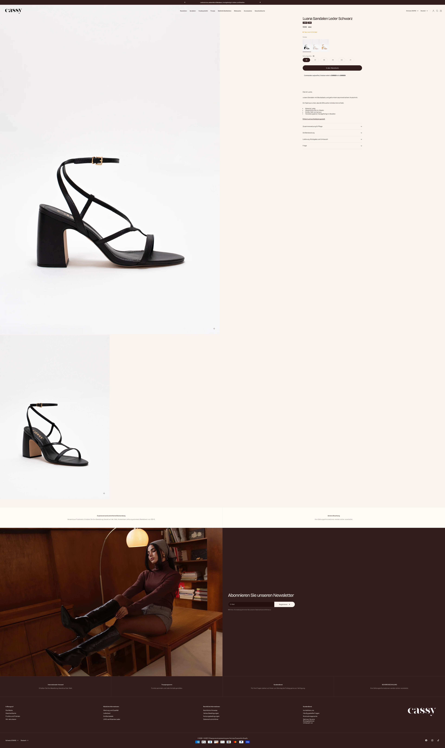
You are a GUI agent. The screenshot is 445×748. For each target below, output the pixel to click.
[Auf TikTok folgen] (438, 740)
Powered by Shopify (241, 738)
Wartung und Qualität (111, 710)
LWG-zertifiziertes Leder (111, 719)
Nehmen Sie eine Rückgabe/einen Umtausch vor (309, 721)
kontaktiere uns (308, 710)
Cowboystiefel (203, 11)
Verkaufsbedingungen (211, 713)
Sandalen (193, 11)
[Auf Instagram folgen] (432, 740)
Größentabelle (108, 716)
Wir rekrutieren (11, 719)
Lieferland (106, 713)
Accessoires (248, 11)
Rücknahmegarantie (310, 716)
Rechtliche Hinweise (210, 710)
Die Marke (9, 710)
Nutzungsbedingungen (211, 716)
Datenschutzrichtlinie (210, 719)
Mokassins (237, 11)
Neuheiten (183, 11)
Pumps (213, 11)
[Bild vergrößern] (214, 328)
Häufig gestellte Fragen (311, 713)
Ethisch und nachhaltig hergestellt (314, 119)
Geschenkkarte (260, 11)
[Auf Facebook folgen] (426, 740)
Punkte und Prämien (13, 716)
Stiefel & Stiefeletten (224, 11)
